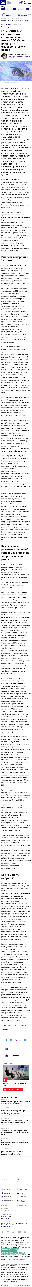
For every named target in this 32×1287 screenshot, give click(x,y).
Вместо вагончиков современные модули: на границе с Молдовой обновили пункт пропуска (13, 1112)
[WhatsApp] (20, 1040)
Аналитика (7, 1196)
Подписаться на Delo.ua (14, 1090)
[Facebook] (2, 1040)
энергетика (6, 1025)
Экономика (4, 1176)
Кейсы (22, 1193)
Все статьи (16, 1056)
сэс (15, 1025)
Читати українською (8, 27)
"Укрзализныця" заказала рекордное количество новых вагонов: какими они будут (15, 1132)
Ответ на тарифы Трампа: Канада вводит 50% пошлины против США (15, 1102)
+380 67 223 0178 (6, 1216)
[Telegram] (6, 1039)
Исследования (8, 1200)
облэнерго (6, 1029)
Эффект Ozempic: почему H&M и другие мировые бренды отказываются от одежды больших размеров (15, 1122)
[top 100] (9, 2)
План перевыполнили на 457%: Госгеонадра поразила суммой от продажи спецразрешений (13, 1153)
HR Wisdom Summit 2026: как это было (15, 1084)
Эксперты (7, 1193)
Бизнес (19, 1176)
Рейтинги (20, 1182)
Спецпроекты (5, 1185)
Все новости (17, 1049)
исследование (7, 567)
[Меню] (29, 2)
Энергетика (6, 24)
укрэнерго (24, 1025)
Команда (4, 1205)
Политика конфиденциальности (8, 1209)
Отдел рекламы (22, 1205)
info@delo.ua (5, 1226)
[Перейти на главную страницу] (3, 2)
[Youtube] (19, 1232)
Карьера (19, 1179)
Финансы (4, 1179)
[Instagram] (25, 1232)
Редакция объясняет (22, 1200)
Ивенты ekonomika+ (23, 1185)
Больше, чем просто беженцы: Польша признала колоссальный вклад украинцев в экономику (15, 1142)
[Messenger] (25, 1040)
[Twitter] (11, 1039)
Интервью (23, 1196)
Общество (4, 1182)
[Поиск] (24, 2)
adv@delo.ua (5, 1218)
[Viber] (15, 1040)
